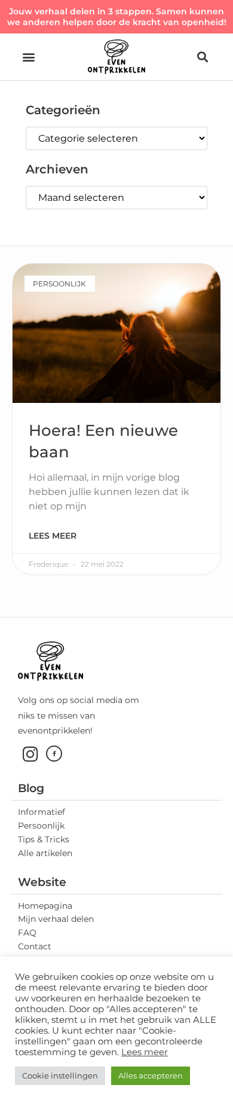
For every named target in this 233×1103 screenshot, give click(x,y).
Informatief (41, 811)
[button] (28, 57)
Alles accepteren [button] (150, 1075)
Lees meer (52, 535)
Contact (34, 946)
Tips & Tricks (43, 839)
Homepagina (45, 905)
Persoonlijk (41, 825)
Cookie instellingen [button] (60, 1075)
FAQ (27, 932)
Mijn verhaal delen (56, 918)
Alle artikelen (45, 853)
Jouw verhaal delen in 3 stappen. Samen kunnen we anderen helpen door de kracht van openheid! (116, 17)
